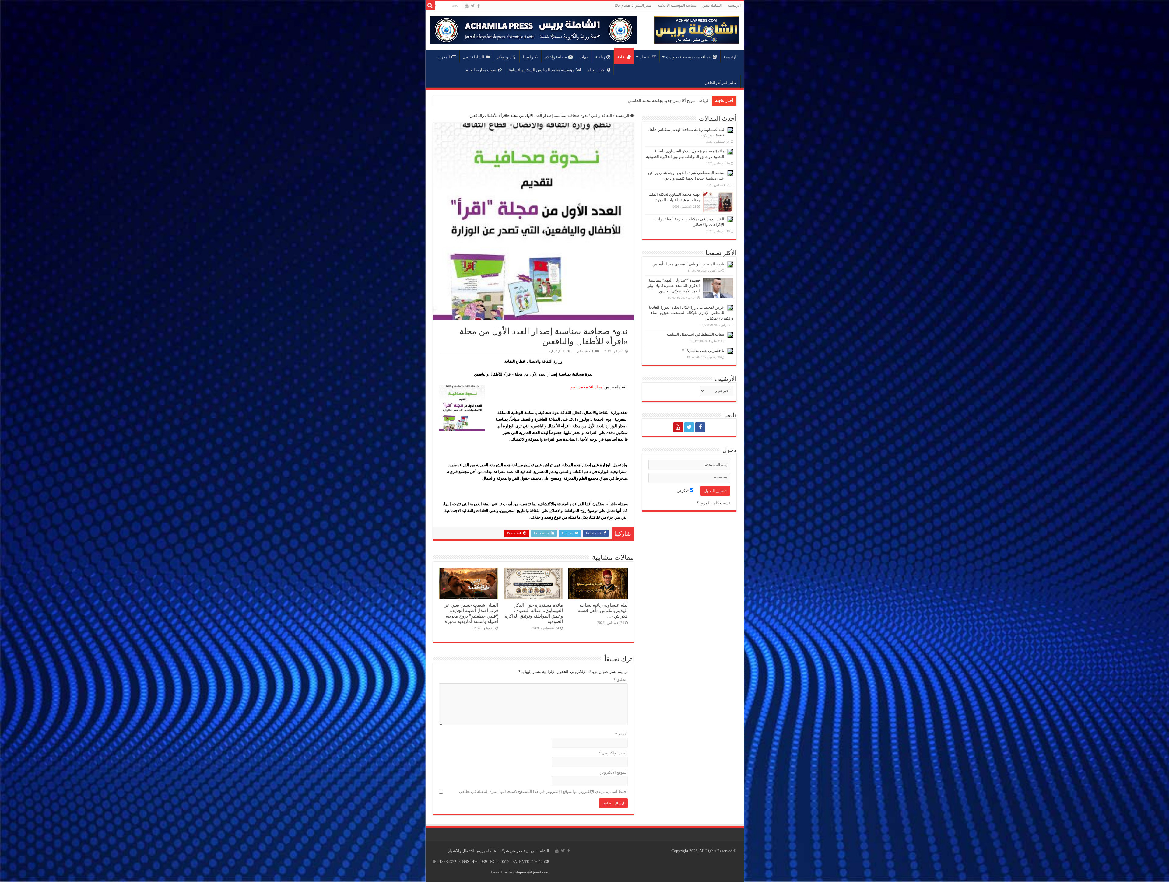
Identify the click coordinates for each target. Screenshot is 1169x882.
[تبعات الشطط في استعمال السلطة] (730, 335)
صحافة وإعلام (556, 57)
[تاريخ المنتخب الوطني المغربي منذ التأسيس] (730, 264)
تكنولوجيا (530, 57)
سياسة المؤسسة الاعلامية (677, 5)
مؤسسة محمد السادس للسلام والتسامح (541, 70)
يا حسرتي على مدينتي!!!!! (703, 350)
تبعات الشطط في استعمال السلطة (695, 334)
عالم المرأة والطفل (720, 82)
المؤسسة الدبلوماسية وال (688, 100)
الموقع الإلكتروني (613, 772)
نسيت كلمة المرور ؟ (713, 503)
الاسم (621, 734)
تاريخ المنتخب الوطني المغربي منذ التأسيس (688, 264)
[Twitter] (473, 5)
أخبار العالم (596, 70)
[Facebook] (478, 5)
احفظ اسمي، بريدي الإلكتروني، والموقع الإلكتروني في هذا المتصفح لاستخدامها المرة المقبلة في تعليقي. (543, 791)
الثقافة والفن (601, 115)
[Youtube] (466, 5)
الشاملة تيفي (712, 5)
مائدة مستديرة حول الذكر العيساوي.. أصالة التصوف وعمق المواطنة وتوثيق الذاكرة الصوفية (534, 613)
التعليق (620, 679)
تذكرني (683, 490)
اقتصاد (645, 57)
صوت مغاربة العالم (480, 70)
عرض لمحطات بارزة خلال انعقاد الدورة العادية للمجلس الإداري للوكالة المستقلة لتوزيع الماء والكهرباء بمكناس (691, 312)
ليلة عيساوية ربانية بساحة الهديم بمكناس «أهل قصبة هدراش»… (603, 610)
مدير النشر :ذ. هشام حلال (632, 5)
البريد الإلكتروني (613, 753)
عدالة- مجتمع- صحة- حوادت (688, 57)
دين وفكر (504, 57)
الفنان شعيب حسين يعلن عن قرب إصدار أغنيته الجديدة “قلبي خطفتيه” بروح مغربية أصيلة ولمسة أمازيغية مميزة (471, 613)
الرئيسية (734, 5)
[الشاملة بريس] (696, 29)
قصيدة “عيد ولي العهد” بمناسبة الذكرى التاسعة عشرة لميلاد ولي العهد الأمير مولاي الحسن (673, 285)
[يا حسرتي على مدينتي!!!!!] (730, 351)
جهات (583, 57)
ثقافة (621, 57)
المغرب (443, 57)
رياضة (600, 57)
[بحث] (430, 5)
